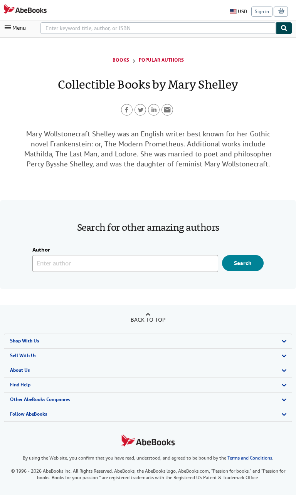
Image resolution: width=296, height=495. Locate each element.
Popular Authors (161, 60)
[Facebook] (127, 110)
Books (121, 60)
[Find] (284, 28)
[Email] (167, 110)
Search (243, 263)
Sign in (262, 11)
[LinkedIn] (154, 110)
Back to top (148, 319)
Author (41, 250)
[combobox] (158, 28)
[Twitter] (140, 110)
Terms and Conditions (249, 458)
